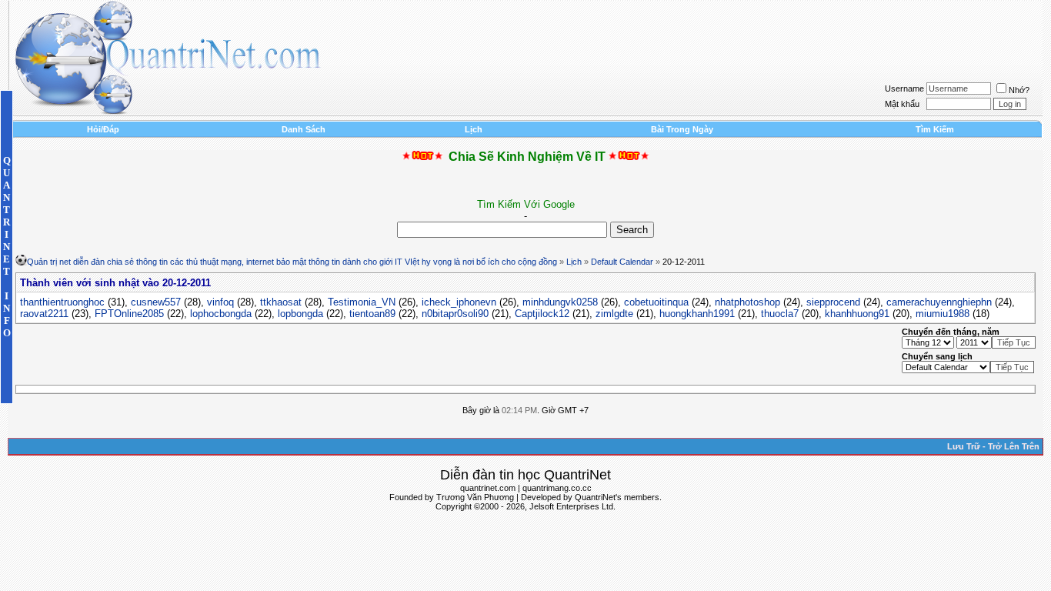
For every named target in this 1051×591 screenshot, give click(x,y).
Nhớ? (1019, 90)
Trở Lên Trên (1013, 446)
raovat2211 (44, 313)
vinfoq (220, 302)
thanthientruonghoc (62, 302)
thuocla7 (780, 313)
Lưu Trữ (963, 446)
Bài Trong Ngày (682, 129)
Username (904, 88)
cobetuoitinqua (656, 302)
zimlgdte (614, 313)
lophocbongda (221, 313)
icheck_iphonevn (459, 302)
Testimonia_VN (361, 302)
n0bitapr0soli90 (455, 313)
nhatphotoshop (747, 302)
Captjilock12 (542, 313)
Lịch (473, 129)
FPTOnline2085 (129, 313)
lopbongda (300, 313)
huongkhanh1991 (697, 313)
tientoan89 (372, 313)
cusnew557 (156, 302)
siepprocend (833, 302)
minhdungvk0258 (560, 302)
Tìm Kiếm (935, 129)
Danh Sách (303, 129)
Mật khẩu (902, 104)
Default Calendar (622, 261)
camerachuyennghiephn (939, 302)
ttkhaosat (281, 302)
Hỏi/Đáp (103, 129)
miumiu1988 (942, 313)
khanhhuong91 (857, 313)
